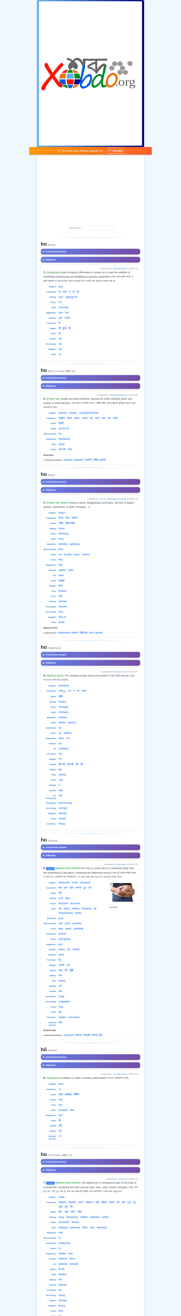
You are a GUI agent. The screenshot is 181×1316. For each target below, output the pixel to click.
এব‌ (60, 1136)
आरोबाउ (68, 1094)
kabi (70, 570)
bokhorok (64, 1243)
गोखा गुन (84, 632)
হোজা (115, 418)
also (61, 1083)
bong (62, 1295)
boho (62, 949)
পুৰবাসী (102, 459)
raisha (62, 774)
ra (60, 727)
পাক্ (60, 753)
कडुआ (61, 580)
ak (60, 908)
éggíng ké (71, 296)
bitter (62, 512)
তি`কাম (62, 1269)
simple (73, 412)
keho (77, 554)
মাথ (118, 1202)
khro (72, 1258)
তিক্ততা (75, 632)
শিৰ (71, 1206)
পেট (89, 887)
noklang (63, 748)
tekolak (63, 1263)
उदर (60, 970)
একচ (62, 691)
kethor (86, 554)
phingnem (65, 938)
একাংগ (80, 1202)
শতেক (84, 690)
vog (61, 1006)
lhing (62, 823)
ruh (61, 1099)
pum (67, 923)
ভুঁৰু (100, 1035)
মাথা (123, 1202)
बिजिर (76, 1094)
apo (61, 928)
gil (60, 1011)
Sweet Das (122, 1179)
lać (60, 991)
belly (75, 882)
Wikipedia (49, 260)
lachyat (63, 808)
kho (61, 1310)
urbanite (78, 459)
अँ (59, 328)
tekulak (74, 1263)
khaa (61, 622)
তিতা (67, 517)
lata (72, 1109)
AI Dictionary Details (54, 251)
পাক (60, 795)
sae (61, 790)
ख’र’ (73, 1211)
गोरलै (61, 423)
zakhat (67, 732)
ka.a (61, 538)
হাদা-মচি (62, 449)
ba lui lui (64, 428)
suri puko (74, 1017)
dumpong (72, 1217)
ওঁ (69, 291)
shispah (63, 706)
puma (62, 980)
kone (62, 528)
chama (63, 717)
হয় (78, 291)
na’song (63, 307)
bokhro (63, 1258)
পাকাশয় (95, 1035)
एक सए (62, 764)
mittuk (84, 1217)
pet (60, 944)
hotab (76, 949)
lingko (62, 701)
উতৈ (60, 1022)
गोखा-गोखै (69, 523)
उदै (60, 892)
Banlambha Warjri (119, 269)
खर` (61, 1211)
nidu (67, 317)
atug (61, 1217)
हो (69, 328)
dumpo (63, 1300)
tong (61, 996)
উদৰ (60, 887)
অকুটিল (62, 418)
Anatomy (50, 868)
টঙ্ (60, 959)
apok (68, 928)
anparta (63, 1109)
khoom (63, 606)
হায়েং (70, 449)
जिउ (80, 1211)
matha (62, 1253)
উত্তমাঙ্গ (72, 1202)
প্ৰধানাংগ (89, 1202)
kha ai (62, 616)
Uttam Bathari (121, 864)
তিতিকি (75, 517)
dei (60, 317)
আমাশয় (78, 1035)
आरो (60, 1094)
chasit (62, 818)
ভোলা (97, 418)
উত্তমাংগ (62, 1202)
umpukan (64, 1001)
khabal (63, 1274)
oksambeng (66, 912)
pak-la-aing (65, 802)
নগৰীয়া (95, 459)
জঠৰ (71, 887)
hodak (68, 554)
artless (63, 412)
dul (61, 923)
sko (92, 1227)
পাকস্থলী (86, 1035)
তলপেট (78, 887)
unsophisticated (89, 412)
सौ (82, 764)
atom (67, 908)
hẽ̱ (60, 338)
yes (61, 286)
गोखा (61, 523)
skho (85, 1227)
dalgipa (63, 1227)
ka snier (75, 903)
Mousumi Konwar (119, 672)
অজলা (69, 418)
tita (60, 564)
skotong (102, 1227)
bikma (75, 908)
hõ (60, 1130)
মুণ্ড (129, 1202)
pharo (62, 722)
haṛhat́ (62, 601)
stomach (85, 882)
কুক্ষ (65, 887)
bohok (62, 933)
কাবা (60, 596)
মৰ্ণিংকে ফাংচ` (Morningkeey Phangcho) (113, 499)
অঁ (59, 291)
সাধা (103, 418)
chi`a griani (96, 632)
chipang (86, 908)
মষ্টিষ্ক (104, 1202)
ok (95, 908)
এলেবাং (85, 418)
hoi (67, 312)
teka (61, 575)
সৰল (109, 418)
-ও (60, 1089)
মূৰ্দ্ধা (60, 1206)
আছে (65, 291)
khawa (62, 590)
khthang (64, 533)
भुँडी (71, 970)
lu (60, 1237)
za (60, 732)
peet (61, 954)
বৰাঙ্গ (97, 1202)
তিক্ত (61, 517)
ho (60, 302)
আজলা (77, 418)
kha (61, 549)
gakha (62, 570)
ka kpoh (63, 903)
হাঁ (73, 291)
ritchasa (63, 712)
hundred (64, 685)
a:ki (61, 898)
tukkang (95, 1217)
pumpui (77, 923)
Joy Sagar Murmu (119, 1074)
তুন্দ (84, 887)
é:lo (61, 296)
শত (78, 690)
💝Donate (113, 150)
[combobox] (90, 228)
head (62, 1196)
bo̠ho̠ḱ (62, 1284)
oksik (78, 912)
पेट (66, 970)
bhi (61, 1115)
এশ (69, 690)
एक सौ (70, 764)
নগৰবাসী (88, 459)
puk (61, 918)
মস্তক (111, 1202)
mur (70, 1253)
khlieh (75, 1222)
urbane (67, 459)
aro (61, 1104)
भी (60, 1120)
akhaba (63, 543)
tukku (105, 1217)
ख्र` (67, 1211)
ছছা (60, 769)
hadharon (64, 438)
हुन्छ (64, 328)
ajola (61, 444)
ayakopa (75, 543)
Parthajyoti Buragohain (117, 395)
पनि (60, 1125)
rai (60, 343)
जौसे (61, 696)
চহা (91, 418)
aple (67, 898)
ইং (60, 333)
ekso (61, 738)
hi (60, 354)
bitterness (64, 632)
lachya (62, 813)
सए (77, 764)
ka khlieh (64, 1222)
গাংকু (61, 779)
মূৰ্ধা (66, 1206)
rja (60, 743)
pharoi (72, 722)
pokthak (78, 928)
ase (61, 312)
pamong (75, 1227)
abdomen (64, 882)
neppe (62, 1017)
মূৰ (134, 1202)
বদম (60, 975)
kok (61, 1232)
